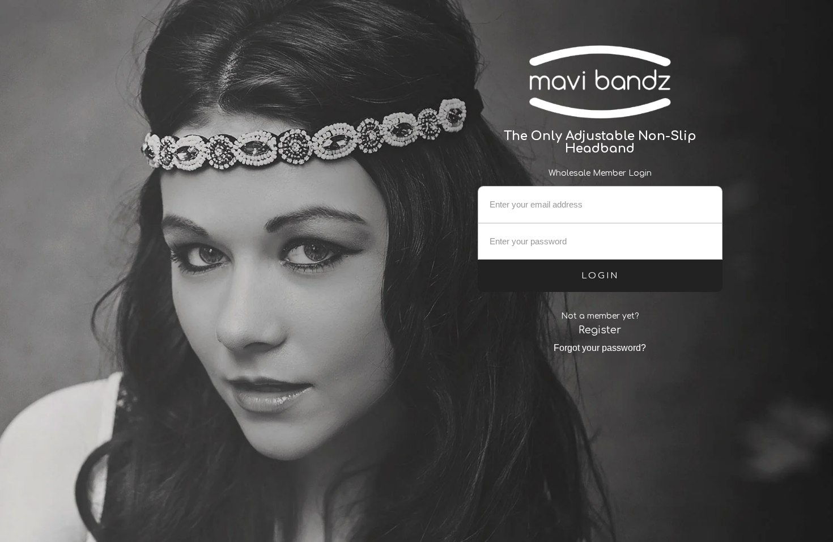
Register (600, 330)
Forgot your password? (600, 348)
